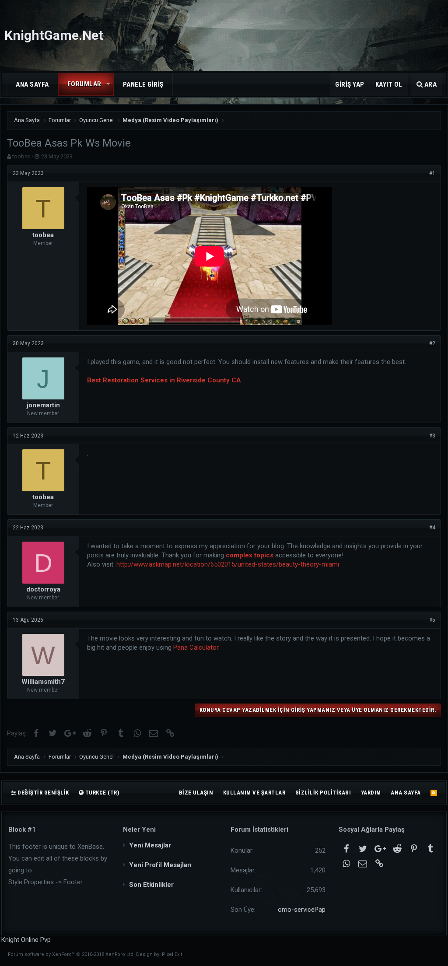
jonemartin (43, 405)
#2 (432, 343)
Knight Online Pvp (26, 940)
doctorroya (43, 589)
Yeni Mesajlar (150, 845)
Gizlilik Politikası (323, 792)
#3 (432, 436)
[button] (108, 84)
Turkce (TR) (101, 792)
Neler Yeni (139, 829)
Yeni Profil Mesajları (160, 865)
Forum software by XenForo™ (71, 954)
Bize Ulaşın (196, 792)
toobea (21, 156)
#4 (432, 528)
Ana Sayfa (32, 84)
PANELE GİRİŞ (143, 84)
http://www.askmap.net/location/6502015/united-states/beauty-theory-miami (227, 564)
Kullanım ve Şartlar (254, 792)
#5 (432, 620)
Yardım (371, 792)
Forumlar (84, 84)
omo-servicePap (302, 910)
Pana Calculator (195, 647)
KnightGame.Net (53, 35)
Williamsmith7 (43, 682)
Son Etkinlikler (151, 885)
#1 (432, 173)
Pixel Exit (172, 954)
